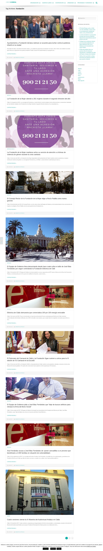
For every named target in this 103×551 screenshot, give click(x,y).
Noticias (9, 39)
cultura (79, 72)
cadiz (79, 70)
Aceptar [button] (59, 548)
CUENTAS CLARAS (47, 2)
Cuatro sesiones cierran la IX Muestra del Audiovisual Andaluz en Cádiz (33, 519)
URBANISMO (70, 2)
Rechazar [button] (53, 548)
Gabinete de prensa (19, 57)
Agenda (79, 68)
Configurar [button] (46, 548)
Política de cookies (91, 546)
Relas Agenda (81, 80)
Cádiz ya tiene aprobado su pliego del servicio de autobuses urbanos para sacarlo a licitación (87, 58)
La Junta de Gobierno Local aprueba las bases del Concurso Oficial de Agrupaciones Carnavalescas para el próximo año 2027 (88, 37)
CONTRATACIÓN (59, 2)
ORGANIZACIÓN (34, 2)
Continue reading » (11, 53)
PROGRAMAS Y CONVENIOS (84, 2)
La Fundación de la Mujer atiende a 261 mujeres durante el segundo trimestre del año (38, 99)
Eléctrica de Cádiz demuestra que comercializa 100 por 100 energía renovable (36, 313)
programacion (81, 77)
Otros (8, 516)
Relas (79, 79)
